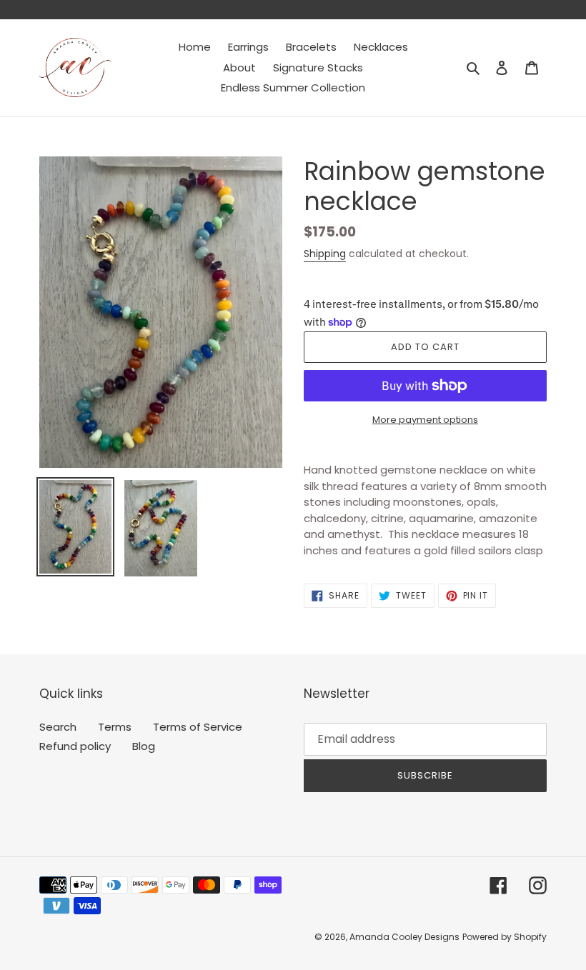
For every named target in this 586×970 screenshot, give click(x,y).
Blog (143, 746)
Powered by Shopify (504, 937)
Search (57, 726)
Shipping (325, 253)
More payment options (425, 419)
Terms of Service (197, 726)
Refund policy (75, 746)
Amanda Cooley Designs (404, 937)
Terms (114, 726)
